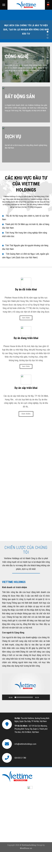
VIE (48, 3)
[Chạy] (5, 697)
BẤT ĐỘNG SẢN (20, 96)
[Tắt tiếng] (41, 697)
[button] (26, 686)
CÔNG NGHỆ (16, 56)
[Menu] (3, 4)
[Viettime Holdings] (26, 5)
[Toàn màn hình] (46, 697)
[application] (26, 686)
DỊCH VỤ (13, 136)
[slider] (24, 697)
